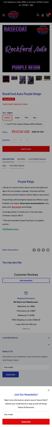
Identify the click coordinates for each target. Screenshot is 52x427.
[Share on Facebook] (34, 250)
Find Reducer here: (10, 229)
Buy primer (16, 207)
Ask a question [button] (26, 280)
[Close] (49, 390)
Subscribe (26, 421)
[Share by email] (48, 250)
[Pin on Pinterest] (38, 250)
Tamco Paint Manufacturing (15, 104)
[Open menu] (3, 15)
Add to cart (26, 149)
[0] (47, 15)
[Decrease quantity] (14, 139)
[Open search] (38, 15)
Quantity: (6, 140)
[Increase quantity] (27, 139)
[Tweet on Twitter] (43, 250)
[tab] (8, 159)
